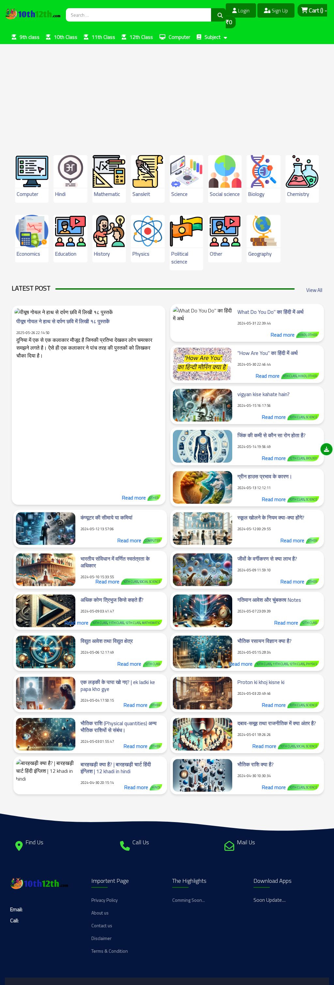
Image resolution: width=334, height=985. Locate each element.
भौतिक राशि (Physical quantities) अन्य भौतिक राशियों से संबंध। (119, 726)
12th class (297, 458)
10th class (297, 417)
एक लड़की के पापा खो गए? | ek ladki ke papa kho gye (118, 685)
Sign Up (279, 10)
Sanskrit (141, 194)
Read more (134, 497)
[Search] (218, 15)
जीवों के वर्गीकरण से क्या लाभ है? (267, 559)
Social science (225, 194)
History (102, 254)
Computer (179, 37)
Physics (140, 254)
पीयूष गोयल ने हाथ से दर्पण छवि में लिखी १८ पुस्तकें (63, 321)
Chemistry (298, 194)
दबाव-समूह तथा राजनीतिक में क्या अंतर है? (276, 723)
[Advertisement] (167, 89)
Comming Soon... (188, 900)
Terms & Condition (109, 950)
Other (216, 254)
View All (314, 290)
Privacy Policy (104, 900)
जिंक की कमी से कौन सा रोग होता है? (271, 435)
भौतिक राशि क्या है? (255, 764)
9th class (29, 37)
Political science (179, 257)
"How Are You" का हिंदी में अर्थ (267, 353)
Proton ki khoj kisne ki (260, 682)
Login (243, 10)
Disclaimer (101, 938)
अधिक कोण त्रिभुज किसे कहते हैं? (112, 600)
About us (100, 912)
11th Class (103, 37)
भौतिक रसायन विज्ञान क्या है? (264, 641)
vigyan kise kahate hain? (263, 394)
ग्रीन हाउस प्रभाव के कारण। (264, 476)
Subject (212, 37)
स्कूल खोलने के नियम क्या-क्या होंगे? (270, 517)
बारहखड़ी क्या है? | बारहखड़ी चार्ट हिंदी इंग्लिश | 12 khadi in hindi (116, 767)
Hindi (60, 194)
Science (179, 194)
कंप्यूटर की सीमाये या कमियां (106, 517)
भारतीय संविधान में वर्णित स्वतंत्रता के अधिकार (115, 562)
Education (65, 254)
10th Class (65, 37)
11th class (116, 623)
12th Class (141, 37)
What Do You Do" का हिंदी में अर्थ (270, 312)
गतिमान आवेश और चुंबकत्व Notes (269, 600)
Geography (260, 254)
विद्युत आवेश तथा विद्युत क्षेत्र (107, 641)
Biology (256, 194)
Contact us (101, 925)
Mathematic (107, 194)
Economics (28, 254)
